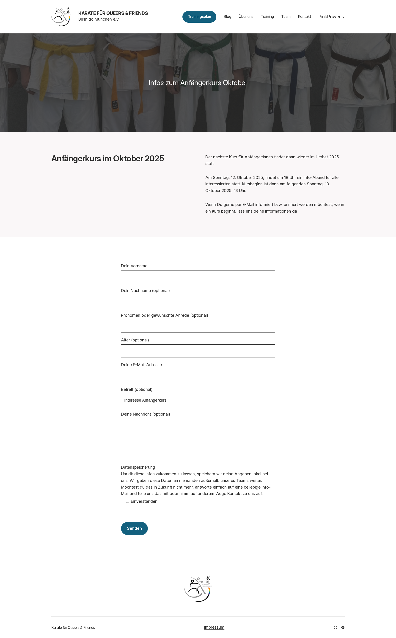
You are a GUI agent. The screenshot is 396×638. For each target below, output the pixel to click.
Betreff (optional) (136, 389)
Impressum (214, 627)
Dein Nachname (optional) (145, 290)
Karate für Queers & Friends (113, 13)
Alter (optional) (135, 340)
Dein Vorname (134, 265)
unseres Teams (234, 480)
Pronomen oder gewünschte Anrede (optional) (164, 315)
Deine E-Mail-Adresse (141, 364)
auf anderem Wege (208, 493)
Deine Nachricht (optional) (145, 414)
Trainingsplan (199, 16)
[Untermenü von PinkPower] (343, 16)
